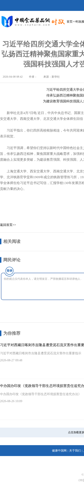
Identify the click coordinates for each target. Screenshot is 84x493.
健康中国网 (59, 450)
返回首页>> (8, 224)
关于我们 (75, 450)
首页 (69, 21)
